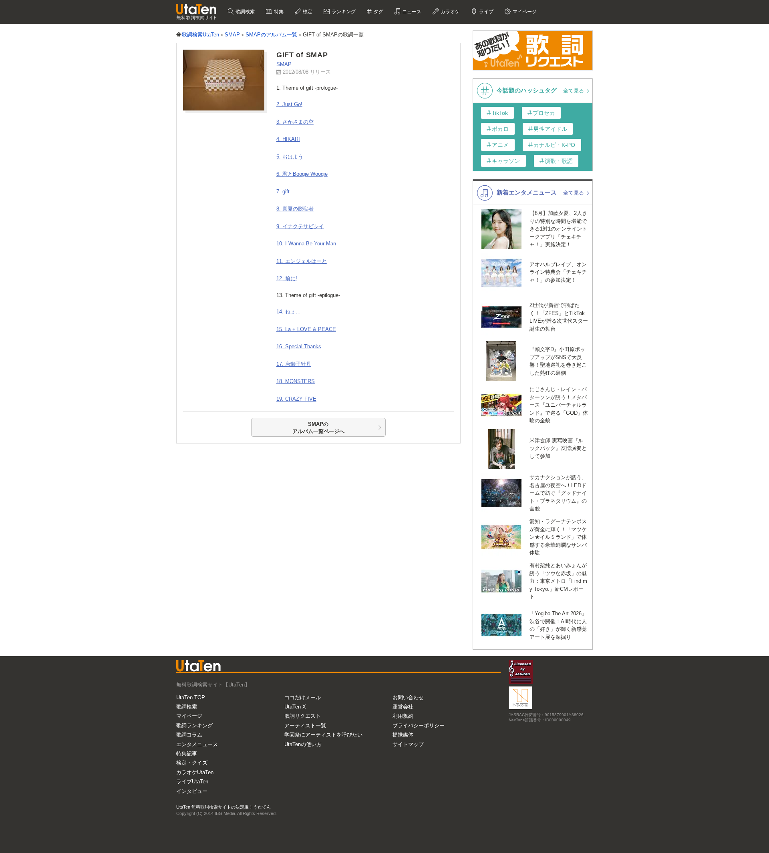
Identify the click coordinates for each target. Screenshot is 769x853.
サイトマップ (408, 744)
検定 (307, 11)
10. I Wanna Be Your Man (306, 244)
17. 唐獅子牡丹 (293, 364)
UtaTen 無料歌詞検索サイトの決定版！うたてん (223, 807)
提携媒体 (403, 735)
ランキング (343, 11)
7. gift (283, 192)
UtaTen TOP (190, 697)
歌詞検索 (244, 11)
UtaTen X (295, 707)
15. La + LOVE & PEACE (306, 329)
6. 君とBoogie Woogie (302, 174)
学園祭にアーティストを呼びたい (323, 735)
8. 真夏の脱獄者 (295, 209)
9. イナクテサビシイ (300, 226)
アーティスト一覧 (305, 726)
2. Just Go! (289, 104)
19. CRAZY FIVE (296, 399)
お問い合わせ (408, 697)
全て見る (574, 91)
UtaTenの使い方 (303, 744)
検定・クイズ (191, 763)
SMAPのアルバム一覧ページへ (318, 427)
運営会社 (403, 707)
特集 (278, 11)
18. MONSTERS (295, 381)
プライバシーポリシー (419, 726)
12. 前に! (286, 278)
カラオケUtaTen (194, 772)
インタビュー (191, 791)
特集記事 (186, 754)
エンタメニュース (197, 744)
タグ (377, 11)
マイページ (189, 716)
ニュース (411, 11)
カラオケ (449, 11)
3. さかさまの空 (295, 122)
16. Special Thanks (298, 346)
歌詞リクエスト (302, 716)
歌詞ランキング (194, 726)
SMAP (284, 64)
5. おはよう (289, 157)
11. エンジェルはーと (301, 261)
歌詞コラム (189, 735)
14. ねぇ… (288, 312)
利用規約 (403, 716)
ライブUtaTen (192, 782)
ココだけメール (302, 697)
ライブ (485, 11)
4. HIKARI (288, 139)
